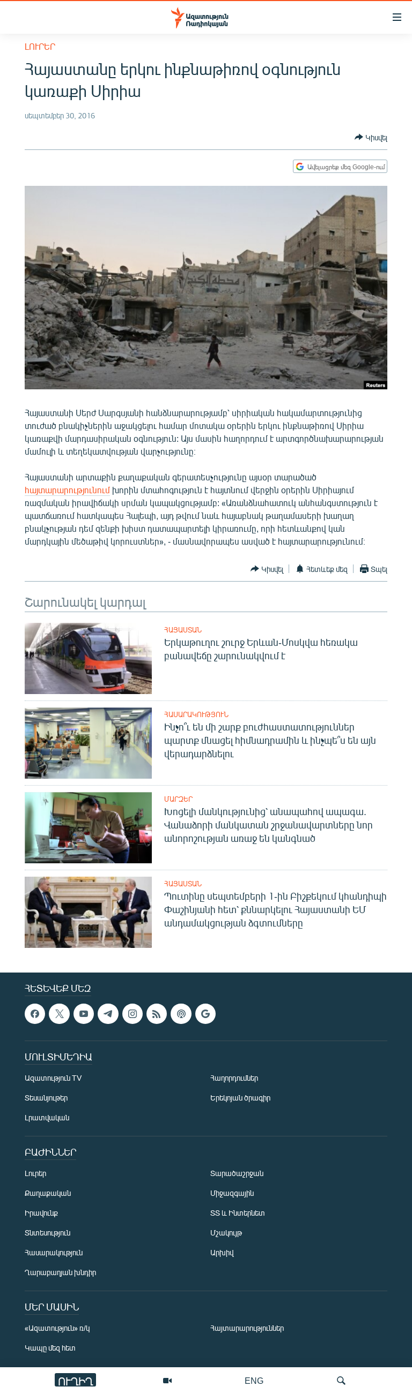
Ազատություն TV (53, 1078)
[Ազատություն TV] (167, 1380)
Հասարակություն (196, 714)
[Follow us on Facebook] (35, 1014)
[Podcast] (181, 1014)
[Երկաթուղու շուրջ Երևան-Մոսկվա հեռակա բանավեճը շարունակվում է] (88, 658)
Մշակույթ (226, 1233)
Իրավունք (41, 1213)
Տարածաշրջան (236, 1173)
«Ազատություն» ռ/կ (57, 1328)
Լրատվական (47, 1117)
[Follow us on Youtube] (83, 1014)
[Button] (371, 137)
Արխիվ (221, 1252)
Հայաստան (183, 630)
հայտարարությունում (67, 490)
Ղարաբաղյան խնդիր (60, 1272)
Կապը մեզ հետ (50, 1348)
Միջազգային (232, 1193)
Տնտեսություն (47, 1233)
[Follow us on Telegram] (108, 1014)
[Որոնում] (341, 1380)
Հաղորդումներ (234, 1078)
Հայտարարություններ (247, 1328)
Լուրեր (40, 46)
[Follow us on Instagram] (132, 1014)
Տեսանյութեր (46, 1098)
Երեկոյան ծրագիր (240, 1098)
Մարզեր (178, 799)
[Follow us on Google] (205, 1014)
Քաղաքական (48, 1193)
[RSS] (156, 1014)
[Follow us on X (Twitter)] (59, 1014)
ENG (254, 1380)
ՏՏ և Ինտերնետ (237, 1213)
